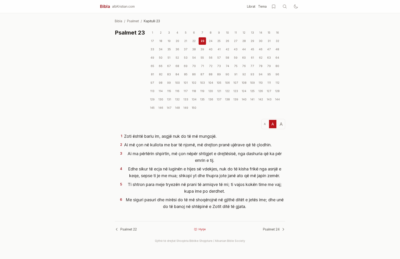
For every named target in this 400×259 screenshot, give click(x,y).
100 (177, 82)
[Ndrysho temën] (296, 6)
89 (219, 74)
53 (186, 57)
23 (202, 41)
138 (227, 99)
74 (227, 66)
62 (260, 57)
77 (252, 66)
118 (194, 91)
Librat (251, 6)
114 (161, 91)
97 (152, 82)
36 (177, 49)
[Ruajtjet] (273, 6)
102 (194, 82)
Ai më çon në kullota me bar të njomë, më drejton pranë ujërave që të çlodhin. (198, 144)
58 (227, 57)
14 (260, 32)
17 (152, 41)
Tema (262, 6)
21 (185, 41)
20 (177, 41)
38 (194, 49)
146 (160, 107)
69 (186, 66)
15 (269, 32)
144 (277, 99)
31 (269, 41)
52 (177, 57)
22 (194, 41)
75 (236, 66)
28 (244, 41)
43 (236, 49)
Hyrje (202, 229)
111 (269, 82)
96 (277, 74)
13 (252, 32)
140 (244, 99)
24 (210, 41)
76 (244, 66)
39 (202, 49)
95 (269, 74)
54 (194, 57)
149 (185, 107)
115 (169, 91)
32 (277, 41)
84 (177, 74)
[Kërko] (285, 6)
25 (219, 41)
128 (277, 91)
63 (269, 57)
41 (219, 49)
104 (210, 82)
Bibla (105, 6)
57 (219, 57)
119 (202, 91)
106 (227, 82)
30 (260, 41)
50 (160, 57)
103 (202, 82)
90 (227, 74)
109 (252, 82)
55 (202, 57)
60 (244, 57)
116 (177, 91)
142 (260, 99)
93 (252, 74)
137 (219, 99)
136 (210, 99)
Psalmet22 (128, 229)
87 (202, 74)
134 (194, 99)
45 (252, 49)
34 (160, 49)
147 (169, 107)
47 (269, 49)
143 (269, 99)
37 (186, 49)
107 (235, 82)
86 (194, 74)
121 (219, 91)
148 (177, 107)
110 (261, 82)
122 (227, 91)
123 (235, 91)
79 (269, 66)
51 (169, 57)
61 (252, 57)
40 (210, 49)
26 (227, 41)
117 (186, 91)
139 (235, 99)
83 (169, 74)
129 (152, 99)
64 (277, 57)
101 (186, 82)
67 (169, 66)
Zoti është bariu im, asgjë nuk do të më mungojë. (170, 136)
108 (244, 82)
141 (252, 99)
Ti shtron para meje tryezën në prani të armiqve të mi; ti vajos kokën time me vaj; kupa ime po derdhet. (205, 188)
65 (152, 66)
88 (210, 74)
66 (160, 66)
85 (186, 74)
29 (252, 41)
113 (152, 91)
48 (277, 49)
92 (244, 74)
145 (152, 107)
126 (260, 91)
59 (236, 57)
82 (160, 74)
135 (202, 99)
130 (160, 99)
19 (169, 41)
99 (169, 82)
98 (160, 82)
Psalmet (133, 21)
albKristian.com (123, 6)
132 (177, 99)
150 (194, 107)
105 (219, 82)
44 (244, 49)
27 (236, 41)
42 (227, 49)
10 (227, 32)
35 (169, 49)
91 (235, 74)
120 (210, 91)
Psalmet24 (271, 229)
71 (202, 66)
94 (260, 74)
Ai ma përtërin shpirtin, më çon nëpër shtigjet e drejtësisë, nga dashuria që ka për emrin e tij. (205, 157)
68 (177, 66)
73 (219, 66)
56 (210, 57)
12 (244, 32)
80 (277, 66)
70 (194, 66)
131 (169, 99)
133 (185, 99)
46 (260, 49)
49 (152, 57)
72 (210, 66)
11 (235, 32)
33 (152, 49)
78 (260, 66)
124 (244, 91)
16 (277, 32)
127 (269, 91)
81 (152, 74)
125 (252, 91)
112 (277, 82)
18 (160, 41)
